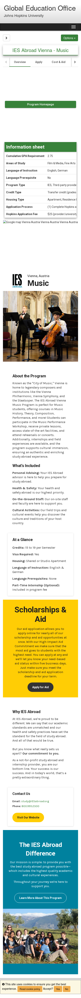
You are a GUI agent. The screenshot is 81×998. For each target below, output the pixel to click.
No (66, 989)
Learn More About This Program (40, 897)
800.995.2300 (30, 806)
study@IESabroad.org (35, 801)
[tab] (19, 62)
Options (69, 38)
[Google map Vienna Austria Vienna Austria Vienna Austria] (40, 242)
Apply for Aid (40, 687)
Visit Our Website (28, 817)
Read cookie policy (30, 989)
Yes (58, 989)
